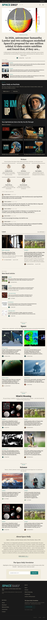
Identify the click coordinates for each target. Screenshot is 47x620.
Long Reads (27, 594)
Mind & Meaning (28, 592)
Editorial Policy (5, 607)
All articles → (41, 231)
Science (26, 589)
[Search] (40, 5)
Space (26, 587)
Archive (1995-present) (30, 596)
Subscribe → (30, 607)
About (3, 602)
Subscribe (42, 1)
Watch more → (6, 91)
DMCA (44, 617)
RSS (31, 609)
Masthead (4, 605)
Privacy (35, 617)
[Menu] (43, 5)
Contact (4, 611)
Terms (39, 617)
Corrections (4, 609)
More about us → (23, 556)
